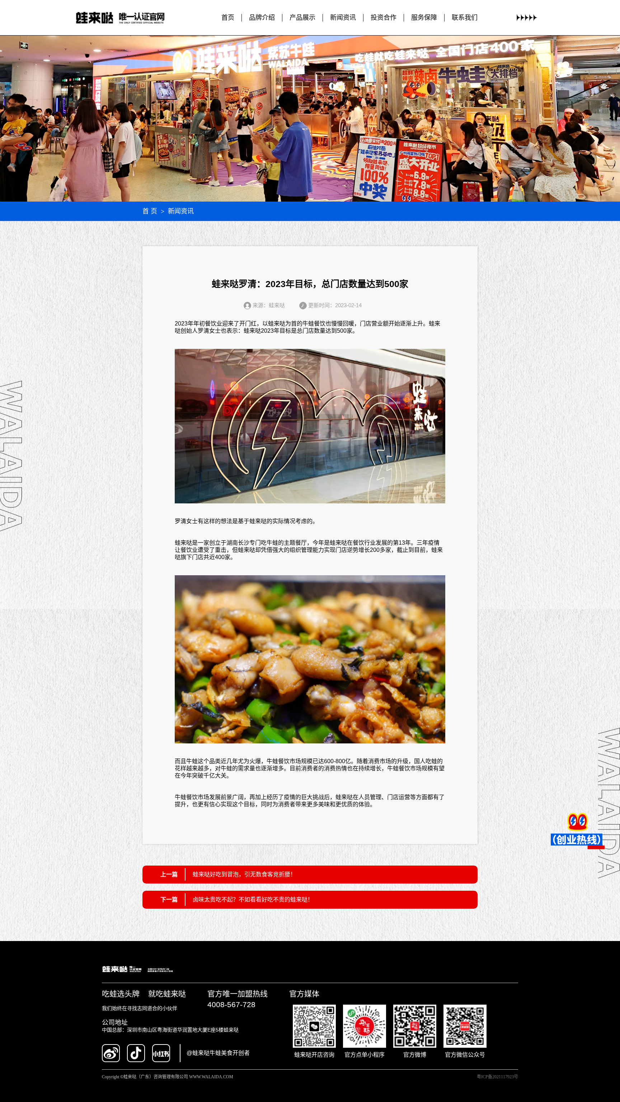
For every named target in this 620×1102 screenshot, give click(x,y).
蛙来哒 (276, 324)
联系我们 (465, 17)
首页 (227, 17)
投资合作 (383, 17)
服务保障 (424, 17)
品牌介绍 (262, 17)
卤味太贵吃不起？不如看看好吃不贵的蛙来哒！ (253, 899)
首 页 (149, 211)
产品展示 (302, 17)
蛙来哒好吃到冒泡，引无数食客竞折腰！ (244, 874)
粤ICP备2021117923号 (497, 1076)
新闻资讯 (343, 17)
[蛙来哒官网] (127, 18)
